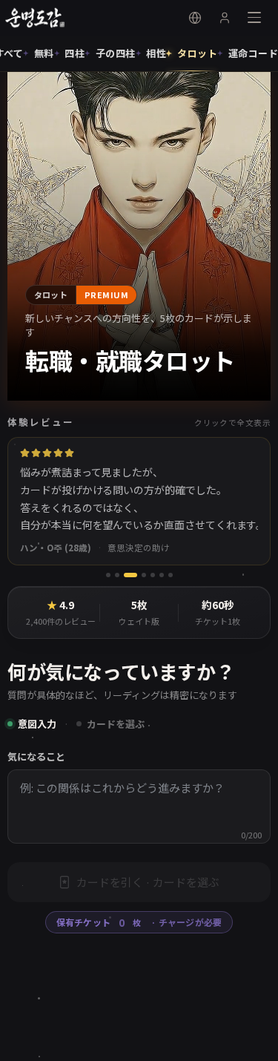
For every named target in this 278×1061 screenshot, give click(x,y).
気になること (36, 753)
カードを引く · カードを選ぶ (147, 877)
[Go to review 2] (117, 571)
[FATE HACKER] (43, 17)
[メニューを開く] (254, 18)
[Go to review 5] (152, 571)
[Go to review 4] (139, 571)
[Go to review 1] (108, 571)
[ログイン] (224, 18)
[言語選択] (195, 18)
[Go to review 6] (161, 571)
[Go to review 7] (170, 571)
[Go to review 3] (126, 571)
